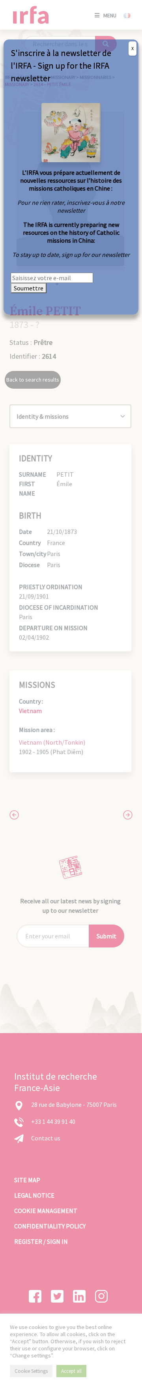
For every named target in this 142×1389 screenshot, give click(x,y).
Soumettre (28, 288)
